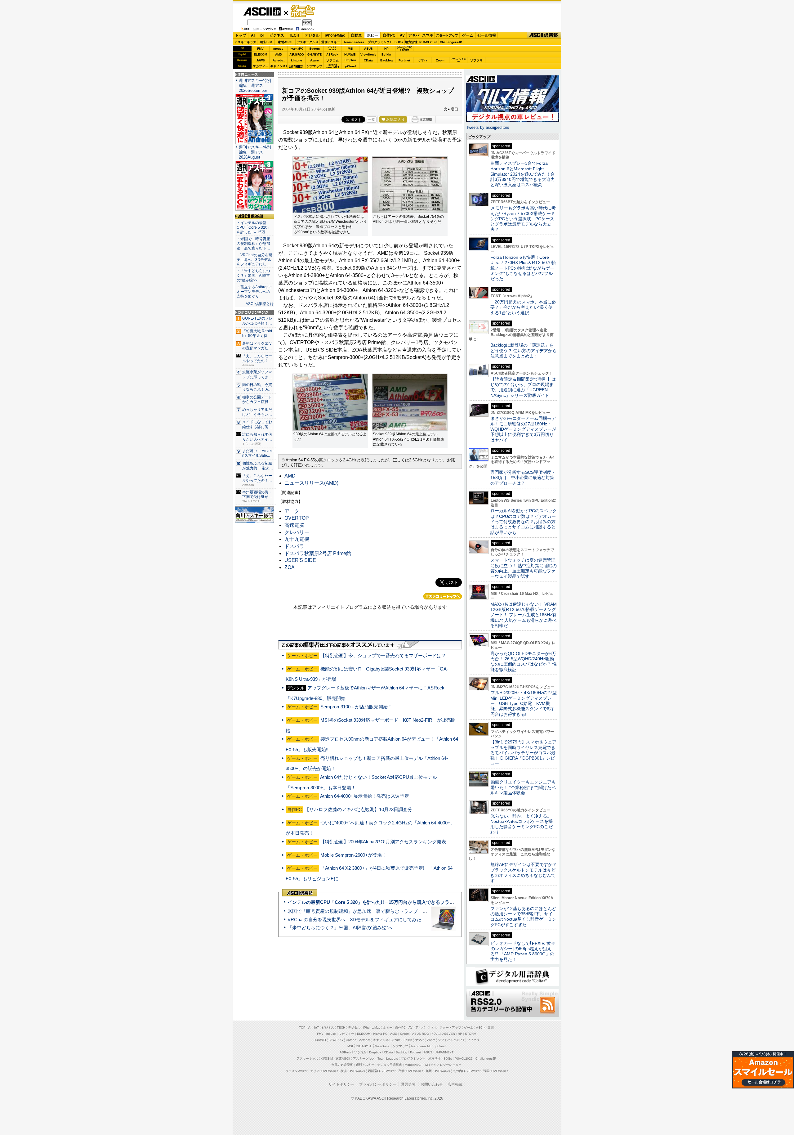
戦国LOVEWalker (495, 1071)
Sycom (314, 48)
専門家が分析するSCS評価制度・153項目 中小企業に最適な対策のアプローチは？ (522, 478)
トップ (240, 35)
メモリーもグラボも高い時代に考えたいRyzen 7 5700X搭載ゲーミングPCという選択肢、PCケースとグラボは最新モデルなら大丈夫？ (523, 218)
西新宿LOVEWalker (381, 1071)
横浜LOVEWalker (353, 1071)
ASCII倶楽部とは (260, 304)
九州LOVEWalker (438, 1071)
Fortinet (404, 60)
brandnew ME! (332, 66)
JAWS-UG (336, 1040)
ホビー (372, 35)
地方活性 (411, 42)
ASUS (368, 48)
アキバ (413, 35)
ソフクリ (476, 60)
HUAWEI (350, 54)
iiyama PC (380, 1033)
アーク (291, 511)
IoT (262, 35)
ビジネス (276, 35)
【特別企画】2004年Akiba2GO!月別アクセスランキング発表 (383, 841)
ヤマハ (422, 60)
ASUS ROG (296, 54)
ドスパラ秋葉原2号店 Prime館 (317, 553)
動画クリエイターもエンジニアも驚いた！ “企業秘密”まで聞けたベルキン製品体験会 (523, 787)
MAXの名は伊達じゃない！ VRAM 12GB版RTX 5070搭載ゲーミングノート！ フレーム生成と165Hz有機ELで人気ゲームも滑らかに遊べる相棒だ (523, 615)
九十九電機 (296, 539)
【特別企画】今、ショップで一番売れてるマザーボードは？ (383, 655)
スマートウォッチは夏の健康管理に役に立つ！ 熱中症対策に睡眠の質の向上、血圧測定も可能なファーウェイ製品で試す (523, 568)
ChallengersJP (451, 42)
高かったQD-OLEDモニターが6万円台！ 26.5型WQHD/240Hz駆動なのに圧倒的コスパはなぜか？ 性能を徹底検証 (523, 661)
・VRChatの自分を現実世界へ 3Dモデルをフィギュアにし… (254, 260)
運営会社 (408, 1084)
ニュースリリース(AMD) (311, 483)
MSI (350, 48)
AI (253, 35)
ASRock (332, 54)
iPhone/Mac (335, 35)
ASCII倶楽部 (544, 35)
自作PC (389, 35)
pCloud (350, 66)
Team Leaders (387, 1058)
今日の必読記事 (342, 1064)
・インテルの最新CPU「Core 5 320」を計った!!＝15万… (254, 227)
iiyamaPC (296, 48)
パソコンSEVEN (332, 48)
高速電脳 (294, 525)
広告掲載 (455, 1084)
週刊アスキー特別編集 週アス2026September (255, 85)
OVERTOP (296, 518)
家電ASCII (285, 42)
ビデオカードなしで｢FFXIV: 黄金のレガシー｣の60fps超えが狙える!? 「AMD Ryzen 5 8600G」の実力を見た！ (522, 951)
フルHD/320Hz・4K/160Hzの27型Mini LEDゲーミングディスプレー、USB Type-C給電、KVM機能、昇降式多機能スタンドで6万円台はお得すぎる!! (523, 703)
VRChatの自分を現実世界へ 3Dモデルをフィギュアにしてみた (354, 919)
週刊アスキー (330, 42)
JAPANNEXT (296, 66)
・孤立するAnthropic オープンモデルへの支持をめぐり (254, 291)
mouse (278, 48)
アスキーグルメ (308, 42)
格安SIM (266, 42)
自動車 (356, 35)
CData (368, 60)
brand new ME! (422, 1046)
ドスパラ (294, 546)
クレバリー (296, 532)
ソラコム (332, 60)
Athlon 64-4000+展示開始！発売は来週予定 (364, 796)
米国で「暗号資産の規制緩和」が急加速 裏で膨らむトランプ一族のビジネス (369, 911)
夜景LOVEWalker (410, 1071)
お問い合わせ (432, 1084)
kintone (296, 60)
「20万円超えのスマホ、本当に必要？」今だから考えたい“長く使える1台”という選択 (523, 307)
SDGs (399, 42)
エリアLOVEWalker (324, 1071)
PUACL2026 (428, 42)
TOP (302, 1027)
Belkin (386, 54)
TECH (294, 35)
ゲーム (467, 35)
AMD (278, 54)
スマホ (427, 35)
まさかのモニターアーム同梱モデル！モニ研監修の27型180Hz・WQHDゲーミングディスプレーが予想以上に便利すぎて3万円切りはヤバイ (523, 429)
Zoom (440, 60)
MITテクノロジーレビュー (443, 1064)
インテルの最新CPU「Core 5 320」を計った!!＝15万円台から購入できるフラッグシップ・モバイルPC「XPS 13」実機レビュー (421, 902)
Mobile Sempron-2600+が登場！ (353, 855)
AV (402, 35)
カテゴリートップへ (442, 596)
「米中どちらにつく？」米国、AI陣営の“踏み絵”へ (340, 927)
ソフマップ (314, 66)
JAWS (260, 60)
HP (386, 48)
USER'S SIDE (300, 560)
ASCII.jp (262, 11)
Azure (314, 60)
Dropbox (350, 60)
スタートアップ (447, 35)
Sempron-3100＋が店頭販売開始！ (356, 706)
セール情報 (486, 35)
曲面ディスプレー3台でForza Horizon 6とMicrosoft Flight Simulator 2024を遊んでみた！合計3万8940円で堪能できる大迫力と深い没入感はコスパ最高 (522, 174)
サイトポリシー (341, 1084)
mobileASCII (413, 1064)
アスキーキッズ (245, 42)
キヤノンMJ (278, 66)
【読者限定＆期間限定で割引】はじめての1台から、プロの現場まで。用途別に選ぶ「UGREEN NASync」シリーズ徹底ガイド (523, 387)
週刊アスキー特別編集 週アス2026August (255, 152)
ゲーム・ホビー (303, 11)
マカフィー (260, 66)
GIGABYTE (314, 54)
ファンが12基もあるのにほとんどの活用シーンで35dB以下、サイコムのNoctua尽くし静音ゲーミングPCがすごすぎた (523, 916)
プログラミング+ (379, 42)
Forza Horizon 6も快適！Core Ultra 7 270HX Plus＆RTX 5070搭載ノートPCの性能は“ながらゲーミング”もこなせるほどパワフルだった (523, 268)
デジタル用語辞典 (389, 1064)
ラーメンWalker (296, 1071)
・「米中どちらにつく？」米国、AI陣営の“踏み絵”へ (253, 275)
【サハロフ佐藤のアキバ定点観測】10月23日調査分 (358, 809)
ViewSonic (368, 54)
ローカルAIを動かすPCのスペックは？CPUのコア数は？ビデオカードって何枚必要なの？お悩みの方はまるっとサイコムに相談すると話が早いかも (523, 521)
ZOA (289, 567)
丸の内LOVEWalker (466, 1071)
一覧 (371, 119)
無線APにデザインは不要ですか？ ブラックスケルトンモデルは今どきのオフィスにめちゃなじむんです (525, 872)
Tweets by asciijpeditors (487, 127)
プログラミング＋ (413, 1058)
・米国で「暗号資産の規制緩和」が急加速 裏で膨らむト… (253, 243)
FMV (260, 48)
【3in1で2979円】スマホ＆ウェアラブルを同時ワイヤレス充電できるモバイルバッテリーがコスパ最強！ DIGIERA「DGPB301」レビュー (523, 752)
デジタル (312, 35)
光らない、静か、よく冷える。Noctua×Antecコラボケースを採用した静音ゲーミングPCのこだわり (521, 824)
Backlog (386, 60)
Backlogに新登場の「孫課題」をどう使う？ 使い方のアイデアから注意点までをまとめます (523, 350)
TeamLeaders (354, 42)
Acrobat (278, 60)
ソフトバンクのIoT (458, 60)
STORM (470, 1033)
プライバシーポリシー (377, 1084)
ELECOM (260, 54)
